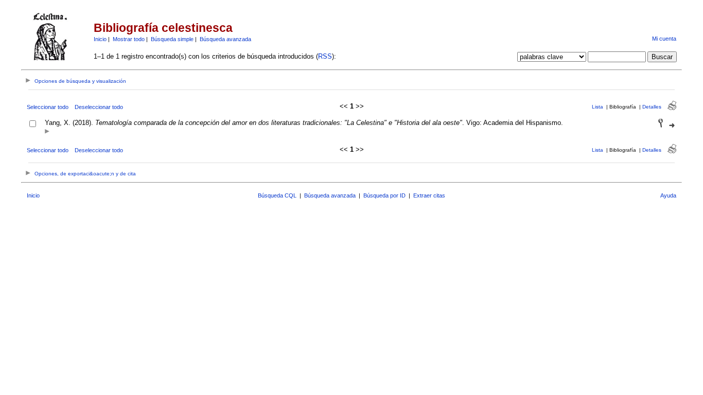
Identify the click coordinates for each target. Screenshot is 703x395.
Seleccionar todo (47, 107)
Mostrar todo (129, 39)
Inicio (100, 39)
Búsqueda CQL (277, 195)
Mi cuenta (664, 38)
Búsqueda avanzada (225, 39)
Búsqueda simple (172, 39)
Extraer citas (429, 195)
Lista (597, 107)
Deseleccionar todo (99, 107)
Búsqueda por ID (384, 195)
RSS (325, 56)
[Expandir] (47, 132)
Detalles (651, 107)
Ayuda (668, 195)
